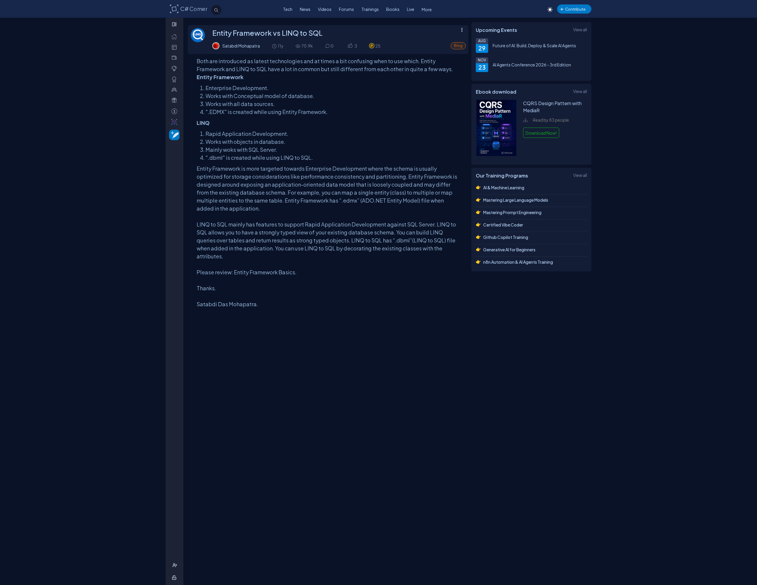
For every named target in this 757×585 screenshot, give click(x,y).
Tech (287, 9)
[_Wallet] (175, 58)
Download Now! (541, 133)
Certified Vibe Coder (503, 224)
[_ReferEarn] (175, 100)
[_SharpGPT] (175, 121)
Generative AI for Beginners (509, 249)
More (427, 9)
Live (410, 9)
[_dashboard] (175, 47)
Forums (346, 9)
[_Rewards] (175, 111)
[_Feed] (175, 36)
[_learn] (175, 68)
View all (580, 29)
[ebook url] (496, 154)
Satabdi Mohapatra (241, 45)
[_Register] (175, 565)
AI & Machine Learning (503, 187)
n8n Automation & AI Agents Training (518, 262)
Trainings (370, 9)
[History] (274, 45)
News (305, 9)
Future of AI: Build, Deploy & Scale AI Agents (534, 45)
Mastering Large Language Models (515, 200)
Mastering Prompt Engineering (512, 212)
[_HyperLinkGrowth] (173, 134)
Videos (324, 9)
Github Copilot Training (505, 237)
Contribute (575, 9)
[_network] (175, 89)
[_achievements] (175, 79)
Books (392, 9)
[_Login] (175, 577)
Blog (458, 45)
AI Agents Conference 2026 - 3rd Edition (532, 64)
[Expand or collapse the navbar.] (175, 24)
